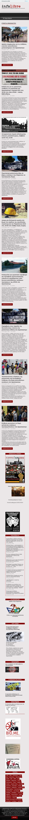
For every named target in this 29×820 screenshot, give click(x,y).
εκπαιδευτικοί (21, 787)
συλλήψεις (14, 801)
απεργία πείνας (14, 783)
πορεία (19, 796)
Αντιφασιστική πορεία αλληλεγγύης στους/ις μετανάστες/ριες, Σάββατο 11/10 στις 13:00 (14, 135)
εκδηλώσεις (14, 787)
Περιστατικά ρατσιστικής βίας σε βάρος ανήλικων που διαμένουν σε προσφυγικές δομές (13, 175)
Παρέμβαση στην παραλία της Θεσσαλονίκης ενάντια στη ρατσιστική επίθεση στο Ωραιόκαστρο (14, 328)
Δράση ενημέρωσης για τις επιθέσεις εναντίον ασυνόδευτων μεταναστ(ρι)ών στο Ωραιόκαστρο (14, 46)
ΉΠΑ (7, 775)
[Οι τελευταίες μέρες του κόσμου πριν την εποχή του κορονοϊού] (12, 713)
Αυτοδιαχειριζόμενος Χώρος (15, 499)
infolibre (13, 49)
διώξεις (19, 785)
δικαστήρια (14, 785)
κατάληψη (8, 792)
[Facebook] (25, 1)
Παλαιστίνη (14, 780)
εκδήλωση (8, 787)
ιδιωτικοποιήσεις (18, 789)
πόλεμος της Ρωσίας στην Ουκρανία (14, 799)
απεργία (8, 783)
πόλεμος (14, 797)
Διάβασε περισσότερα (7, 112)
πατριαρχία (14, 796)
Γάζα (20, 775)
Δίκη (7, 777)
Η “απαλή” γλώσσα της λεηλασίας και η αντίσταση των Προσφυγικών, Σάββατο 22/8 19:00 (15, 571)
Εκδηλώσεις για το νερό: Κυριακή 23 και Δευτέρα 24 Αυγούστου (14, 560)
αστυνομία (21, 783)
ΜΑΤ (11, 778)
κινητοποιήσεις (14, 794)
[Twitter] (27, 1)
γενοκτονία (8, 785)
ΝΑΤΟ (15, 778)
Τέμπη (14, 782)
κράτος (20, 794)
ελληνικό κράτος (9, 789)
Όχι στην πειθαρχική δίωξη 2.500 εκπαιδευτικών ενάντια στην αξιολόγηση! (14, 555)
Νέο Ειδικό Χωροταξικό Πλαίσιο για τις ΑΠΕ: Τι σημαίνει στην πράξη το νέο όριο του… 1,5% (14, 565)
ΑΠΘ (10, 775)
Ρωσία (19, 780)
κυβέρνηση (8, 796)
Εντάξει (14, 817)
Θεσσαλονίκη (18, 777)
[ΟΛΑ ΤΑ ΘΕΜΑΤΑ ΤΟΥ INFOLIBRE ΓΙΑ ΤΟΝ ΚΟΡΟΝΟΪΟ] (12, 672)
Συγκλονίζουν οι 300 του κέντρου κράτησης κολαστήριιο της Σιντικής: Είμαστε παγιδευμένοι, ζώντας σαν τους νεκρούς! (14, 540)
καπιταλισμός (16, 790)
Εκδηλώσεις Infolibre (15, 453)
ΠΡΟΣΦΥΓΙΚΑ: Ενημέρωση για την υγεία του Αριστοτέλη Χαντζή (14, 576)
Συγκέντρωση (9, 782)
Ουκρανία (8, 780)
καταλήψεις (14, 792)
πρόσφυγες (8, 797)
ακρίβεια (19, 782)
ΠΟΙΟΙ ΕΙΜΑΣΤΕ (11, 486)
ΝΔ (18, 778)
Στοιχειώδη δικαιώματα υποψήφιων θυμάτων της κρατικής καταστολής (13, 628)
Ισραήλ (7, 778)
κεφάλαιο (8, 794)
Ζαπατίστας (11, 777)
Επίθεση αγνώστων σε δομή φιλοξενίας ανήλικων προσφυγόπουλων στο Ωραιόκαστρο (14, 425)
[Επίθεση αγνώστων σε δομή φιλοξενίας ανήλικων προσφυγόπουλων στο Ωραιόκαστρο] (14, 414)
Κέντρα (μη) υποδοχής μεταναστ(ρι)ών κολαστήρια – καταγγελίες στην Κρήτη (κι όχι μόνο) (14, 592)
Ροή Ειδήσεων (15, 535)
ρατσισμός (8, 801)
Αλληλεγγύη (15, 775)
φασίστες (20, 801)
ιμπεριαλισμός (9, 790)
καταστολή (20, 792)
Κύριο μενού (8, 18)
